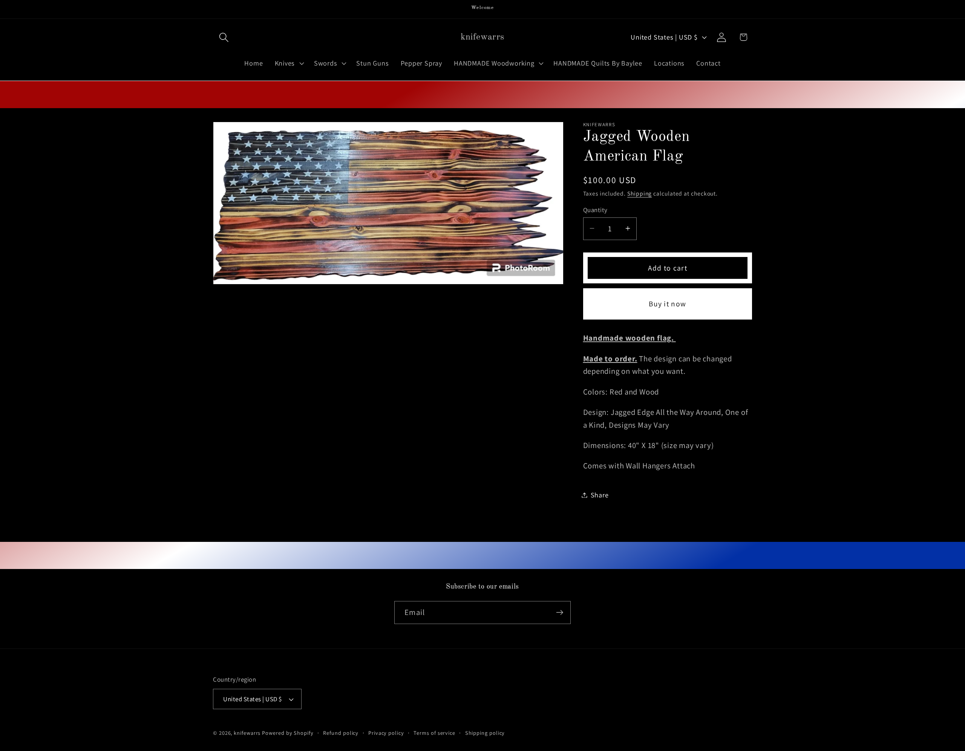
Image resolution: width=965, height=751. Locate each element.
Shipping (639, 193)
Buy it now (667, 304)
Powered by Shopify (287, 732)
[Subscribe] (559, 612)
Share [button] (600, 494)
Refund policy (340, 732)
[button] (223, 37)
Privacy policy (386, 732)
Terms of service (434, 732)
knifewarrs (247, 732)
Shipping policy (485, 732)
